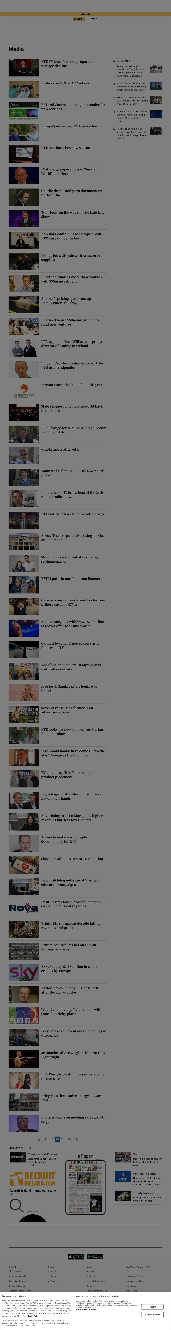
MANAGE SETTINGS (152, 1314)
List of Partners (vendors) (86, 1310)
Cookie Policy (33, 1316)
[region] (85, 1311)
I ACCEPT (152, 1307)
